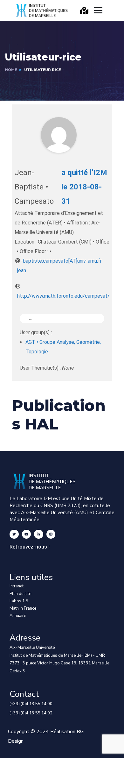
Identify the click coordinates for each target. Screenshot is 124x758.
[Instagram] (51, 534)
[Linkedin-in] (38, 534)
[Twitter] (14, 534)
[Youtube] (26, 534)
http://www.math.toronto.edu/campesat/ (63, 296)
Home (11, 69)
